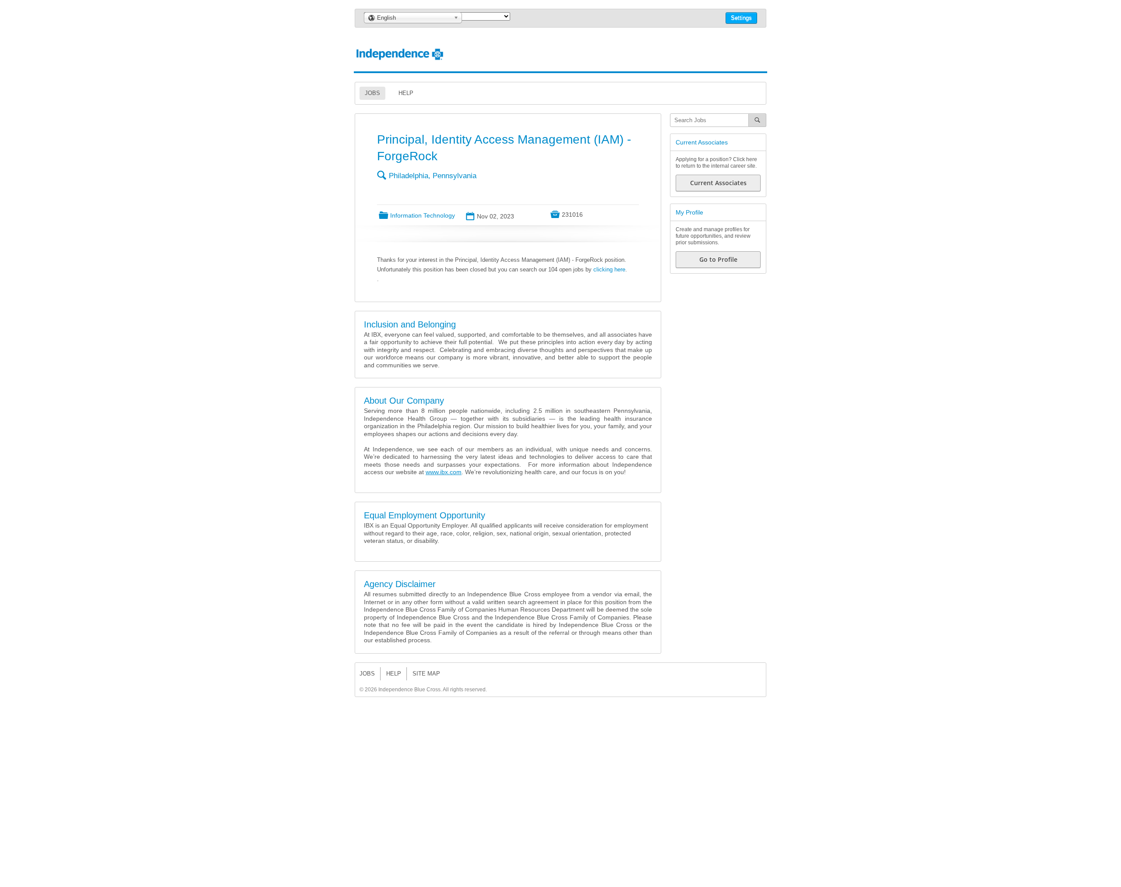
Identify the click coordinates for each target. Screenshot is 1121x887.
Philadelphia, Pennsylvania (432, 176)
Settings (741, 17)
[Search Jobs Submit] (757, 120)
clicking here (609, 269)
